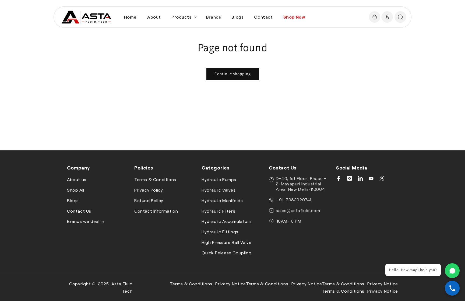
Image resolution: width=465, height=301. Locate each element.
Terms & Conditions (155, 179)
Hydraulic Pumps (219, 179)
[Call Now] (452, 288)
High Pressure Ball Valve (226, 242)
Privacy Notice (230, 283)
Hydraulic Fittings (220, 231)
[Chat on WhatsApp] (452, 270)
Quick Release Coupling (226, 252)
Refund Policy (148, 200)
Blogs (73, 200)
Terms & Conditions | (192, 283)
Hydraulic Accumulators (227, 221)
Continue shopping (232, 73)
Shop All (75, 189)
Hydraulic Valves (219, 189)
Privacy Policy (148, 189)
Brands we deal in (85, 221)
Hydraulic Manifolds (222, 200)
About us (76, 179)
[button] (183, 17)
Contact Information (156, 210)
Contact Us (79, 210)
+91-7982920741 (293, 199)
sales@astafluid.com (298, 210)
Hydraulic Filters (218, 210)
